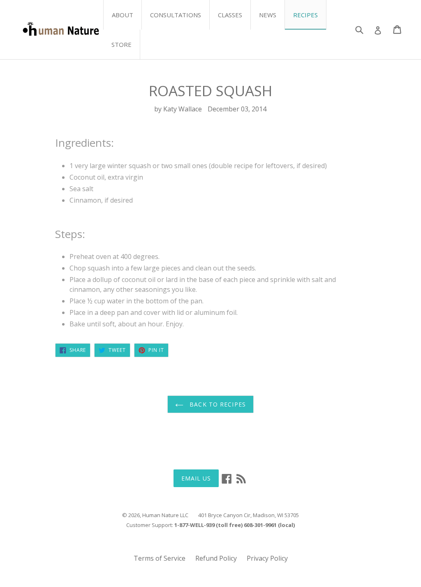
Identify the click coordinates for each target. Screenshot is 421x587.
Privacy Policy (267, 558)
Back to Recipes (216, 404)
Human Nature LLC (165, 515)
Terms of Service (159, 558)
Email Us (196, 478)
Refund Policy (216, 558)
